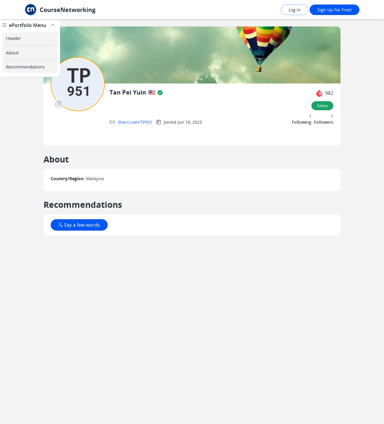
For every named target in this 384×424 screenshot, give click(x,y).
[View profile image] (78, 83)
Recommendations (25, 67)
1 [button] (310, 116)
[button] (319, 93)
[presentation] (151, 92)
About (12, 53)
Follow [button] (322, 105)
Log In (295, 10)
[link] (73, 9)
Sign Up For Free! (334, 10)
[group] (30, 221)
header (13, 38)
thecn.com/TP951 (135, 122)
